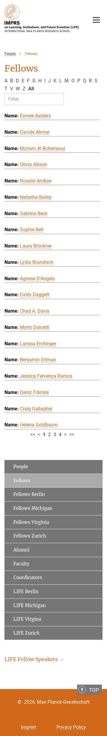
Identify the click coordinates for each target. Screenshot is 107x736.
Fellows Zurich (29, 536)
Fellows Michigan (32, 508)
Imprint (28, 727)
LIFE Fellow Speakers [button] (31, 659)
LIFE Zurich (26, 633)
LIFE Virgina (27, 619)
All (31, 89)
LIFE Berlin (25, 591)
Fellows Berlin (29, 494)
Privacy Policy (71, 727)
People (20, 466)
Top (94, 690)
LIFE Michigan (29, 605)
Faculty (21, 564)
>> (71, 434)
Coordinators (27, 577)
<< (32, 434)
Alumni (21, 550)
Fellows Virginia (31, 522)
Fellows (21, 480)
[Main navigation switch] (96, 20)
